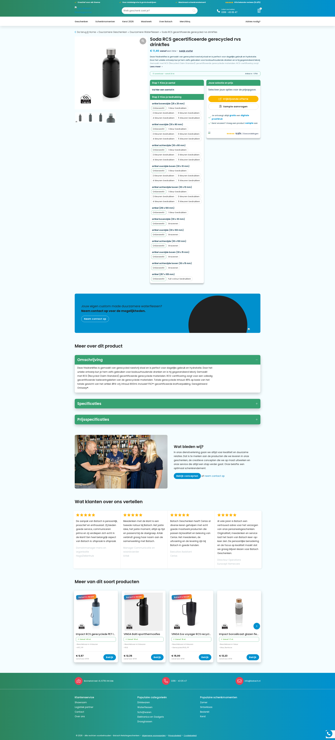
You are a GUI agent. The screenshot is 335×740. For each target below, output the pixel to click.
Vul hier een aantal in (163, 89)
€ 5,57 (82, 657)
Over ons (80, 716)
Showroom (81, 702)
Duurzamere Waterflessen (144, 32)
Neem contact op (95, 318)
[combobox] (156, 10)
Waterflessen (144, 707)
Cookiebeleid (190, 735)
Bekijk (109, 657)
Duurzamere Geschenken (113, 32)
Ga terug (82, 32)
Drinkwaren (143, 702)
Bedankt (204, 711)
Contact (79, 711)
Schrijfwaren (144, 712)
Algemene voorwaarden (154, 735)
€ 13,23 (225, 657)
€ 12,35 (130, 657)
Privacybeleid (174, 735)
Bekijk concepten (187, 476)
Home (92, 32)
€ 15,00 (178, 657)
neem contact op (215, 476)
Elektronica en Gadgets (150, 716)
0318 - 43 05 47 (229, 12)
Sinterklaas (206, 707)
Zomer (203, 702)
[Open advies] (328, 733)
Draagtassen (144, 721)
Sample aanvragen (235, 106)
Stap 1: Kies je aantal (163, 82)
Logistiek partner (84, 707)
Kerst (203, 716)
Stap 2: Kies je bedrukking (166, 97)
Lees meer (155, 66)
